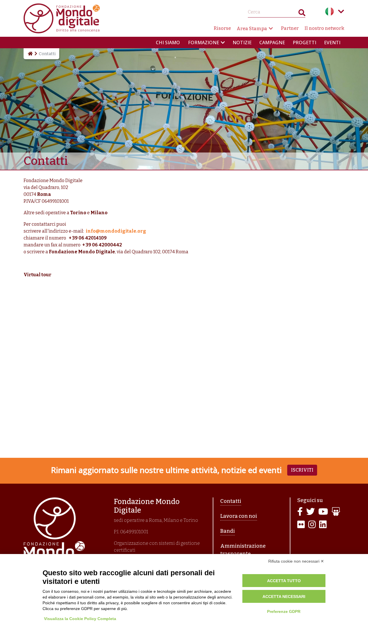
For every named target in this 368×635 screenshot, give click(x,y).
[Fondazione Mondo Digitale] (62, 18)
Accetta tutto (284, 580)
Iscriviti (302, 470)
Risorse (222, 28)
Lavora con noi (238, 516)
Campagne (272, 42)
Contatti (230, 501)
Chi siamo (168, 42)
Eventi (332, 42)
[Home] (30, 53)
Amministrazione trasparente (243, 550)
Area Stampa (252, 28)
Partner (290, 28)
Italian (329, 11)
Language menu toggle (341, 11)
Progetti (304, 42)
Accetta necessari (283, 596)
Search (301, 14)
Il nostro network (324, 28)
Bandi (227, 531)
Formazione (203, 42)
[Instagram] (312, 525)
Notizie (242, 42)
